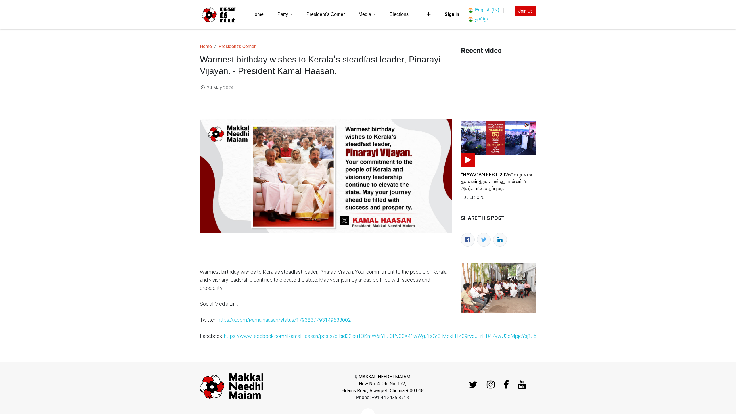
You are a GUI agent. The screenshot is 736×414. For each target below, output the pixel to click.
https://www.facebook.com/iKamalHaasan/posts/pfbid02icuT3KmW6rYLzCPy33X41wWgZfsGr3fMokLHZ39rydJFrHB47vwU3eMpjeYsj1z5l (381, 336)
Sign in (451, 14)
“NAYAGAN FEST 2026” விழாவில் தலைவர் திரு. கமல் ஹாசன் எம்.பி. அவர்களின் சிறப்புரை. (496, 181)
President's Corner (237, 46)
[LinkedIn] (500, 240)
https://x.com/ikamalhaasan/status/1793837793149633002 (284, 320)
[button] (429, 14)
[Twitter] (484, 240)
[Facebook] (468, 240)
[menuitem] (257, 14)
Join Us (525, 11)
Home (206, 46)
